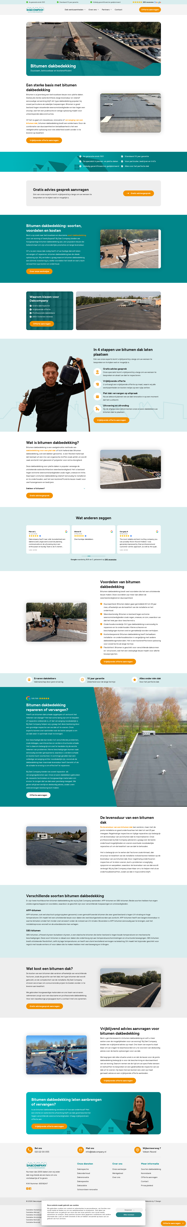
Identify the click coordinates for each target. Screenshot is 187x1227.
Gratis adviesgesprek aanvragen (45, 1006)
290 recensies (110, 560)
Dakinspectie (83, 1169)
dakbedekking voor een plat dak (41, 450)
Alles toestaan (129, 1215)
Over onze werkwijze (39, 271)
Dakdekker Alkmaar (32, 1212)
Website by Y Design (153, 1201)
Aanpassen (128, 1210)
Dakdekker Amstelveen (34, 1215)
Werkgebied (117, 1173)
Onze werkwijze (119, 1169)
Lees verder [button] (78, 550)
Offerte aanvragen (42, 324)
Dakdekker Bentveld (33, 1220)
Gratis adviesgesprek (141, 193)
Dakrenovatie (83, 1177)
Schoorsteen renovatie (87, 1189)
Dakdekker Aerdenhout (34, 1210)
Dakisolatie (82, 1185)
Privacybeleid (147, 1185)
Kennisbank (146, 1173)
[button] (146, 2)
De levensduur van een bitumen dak (116, 827)
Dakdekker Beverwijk (33, 1222)
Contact (144, 1181)
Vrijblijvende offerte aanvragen (44, 140)
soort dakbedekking (77, 235)
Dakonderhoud (83, 1173)
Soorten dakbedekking (151, 1169)
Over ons (116, 1177)
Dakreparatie (83, 1181)
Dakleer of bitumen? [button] (35, 488)
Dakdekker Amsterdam (34, 1217)
